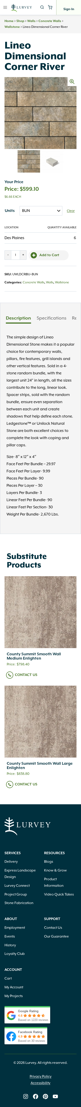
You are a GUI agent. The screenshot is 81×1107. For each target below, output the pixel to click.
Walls (31, 21)
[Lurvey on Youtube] (55, 1096)
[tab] (18, 319)
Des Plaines (14, 238)
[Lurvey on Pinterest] (45, 1096)
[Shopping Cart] (50, 7)
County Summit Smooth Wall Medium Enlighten (34, 656)
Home (9, 21)
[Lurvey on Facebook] (35, 1096)
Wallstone (12, 27)
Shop (20, 21)
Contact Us (26, 675)
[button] (72, 81)
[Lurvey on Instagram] (25, 1096)
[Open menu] (5, 7)
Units (10, 211)
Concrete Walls (49, 21)
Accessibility (40, 1083)
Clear (71, 211)
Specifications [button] (51, 318)
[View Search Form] (42, 7)
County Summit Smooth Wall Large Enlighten (40, 765)
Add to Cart (49, 255)
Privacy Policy (41, 1077)
